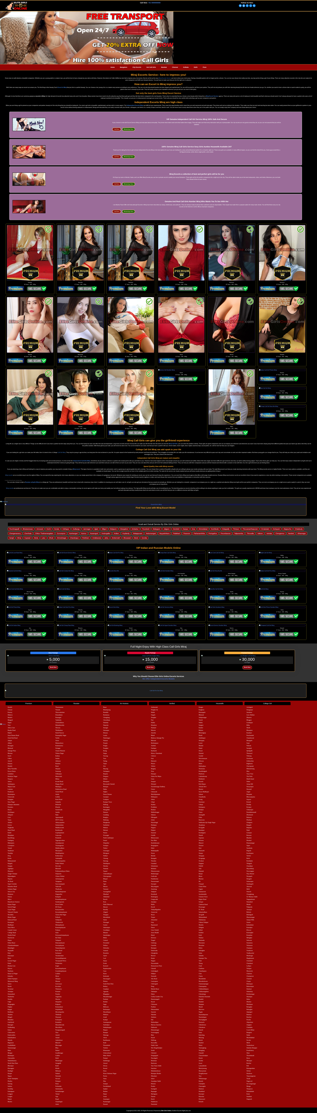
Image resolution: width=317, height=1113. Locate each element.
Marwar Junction (156, 1025)
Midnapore (154, 797)
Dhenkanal (250, 815)
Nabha (201, 722)
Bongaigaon (154, 845)
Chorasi (10, 710)
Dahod (57, 1050)
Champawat (250, 976)
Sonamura (250, 943)
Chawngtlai (202, 1086)
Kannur (83, 533)
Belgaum (113, 529)
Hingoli (10, 1017)
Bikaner (105, 932)
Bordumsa (106, 715)
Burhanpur (11, 1055)
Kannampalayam (60, 927)
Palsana (10, 763)
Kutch (153, 1099)
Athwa (10, 781)
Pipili (248, 830)
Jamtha (57, 812)
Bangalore (123, 67)
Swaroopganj (155, 1032)
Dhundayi (154, 1076)
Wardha (10, 999)
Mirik (248, 1043)
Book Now (53, 667)
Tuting (105, 761)
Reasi (57, 766)
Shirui (200, 1045)
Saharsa (153, 815)
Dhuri (200, 763)
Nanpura (10, 779)
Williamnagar (203, 1078)
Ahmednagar (61, 538)
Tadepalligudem (156, 909)
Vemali (10, 848)
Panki (9, 963)
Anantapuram (107, 1022)
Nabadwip (250, 991)
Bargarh (249, 825)
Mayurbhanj (250, 868)
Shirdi (248, 728)
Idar (152, 1019)
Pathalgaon (11, 1091)
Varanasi (105, 889)
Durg (9, 856)
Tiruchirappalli (14, 529)
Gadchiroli (11, 1022)
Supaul (105, 871)
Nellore (105, 945)
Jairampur (106, 730)
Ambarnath (154, 707)
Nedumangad (151, 533)
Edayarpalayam (60, 943)
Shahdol (201, 1002)
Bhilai (105, 938)
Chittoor (153, 756)
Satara (9, 984)
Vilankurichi (59, 922)
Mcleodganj (202, 733)
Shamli (201, 835)
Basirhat (249, 1017)
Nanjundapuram (60, 948)
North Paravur (59, 733)
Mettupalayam (59, 925)
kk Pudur (58, 938)
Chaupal (201, 884)
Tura (200, 1076)
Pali (248, 1066)
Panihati (105, 999)
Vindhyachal (250, 953)
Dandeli (201, 999)
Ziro (104, 766)
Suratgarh (154, 1089)
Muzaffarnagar (107, 996)
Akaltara (153, 1017)
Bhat (152, 1035)
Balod (153, 935)
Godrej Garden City (157, 996)
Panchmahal (250, 735)
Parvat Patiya (12, 771)
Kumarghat (250, 932)
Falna (200, 817)
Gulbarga (76, 529)
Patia (9, 953)
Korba (9, 858)
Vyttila (57, 738)
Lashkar (57, 973)
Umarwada (11, 797)
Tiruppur (105, 914)
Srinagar (57, 748)
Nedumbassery (12, 1060)
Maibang (105, 820)
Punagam (10, 799)
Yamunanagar (12, 1048)
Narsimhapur (202, 1017)
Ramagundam (251, 1068)
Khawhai (201, 1096)
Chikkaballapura (204, 989)
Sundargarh (250, 884)
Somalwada (58, 809)
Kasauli (201, 781)
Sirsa (152, 771)
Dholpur (201, 809)
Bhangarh (249, 740)
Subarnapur (250, 881)
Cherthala (27, 533)
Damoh (201, 1030)
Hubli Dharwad (107, 904)
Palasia (10, 897)
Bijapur (105, 1030)
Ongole (153, 715)
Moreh (201, 1040)
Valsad (57, 1094)
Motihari (153, 868)
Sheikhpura (106, 863)
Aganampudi (59, 817)
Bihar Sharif (107, 1055)
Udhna (10, 758)
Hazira (10, 809)
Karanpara (11, 922)
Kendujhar (250, 861)
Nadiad (57, 1073)
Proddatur (154, 807)
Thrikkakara (59, 730)
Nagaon (153, 827)
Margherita (106, 822)
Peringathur (213, 533)
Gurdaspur (250, 722)
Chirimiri (154, 1053)
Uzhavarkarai (107, 1053)
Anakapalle (58, 858)
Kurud (153, 1002)
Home (113, 67)
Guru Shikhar (251, 715)
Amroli (10, 761)
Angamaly (58, 996)
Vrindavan (250, 950)
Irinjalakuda (59, 1009)
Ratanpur (153, 948)
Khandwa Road (12, 886)
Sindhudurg (11, 1027)
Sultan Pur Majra (156, 776)
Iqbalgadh (249, 751)
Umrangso (106, 850)
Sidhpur (153, 973)
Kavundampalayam (61, 912)
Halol (57, 1058)
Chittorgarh (154, 984)
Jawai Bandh (155, 932)
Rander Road (12, 730)
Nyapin (105, 743)
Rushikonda (58, 830)
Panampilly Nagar (60, 735)
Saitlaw (10, 1086)
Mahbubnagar (155, 812)
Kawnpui (201, 1094)
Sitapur (201, 853)
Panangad (58, 717)
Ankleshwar (59, 1040)
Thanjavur (250, 1089)
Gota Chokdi (155, 930)
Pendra (153, 1086)
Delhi (195, 67)
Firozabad (106, 943)
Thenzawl (249, 753)
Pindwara (201, 774)
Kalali (9, 833)
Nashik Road (11, 935)
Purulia (249, 1019)
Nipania (10, 879)
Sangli (11, 538)
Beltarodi (58, 804)
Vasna (9, 820)
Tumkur (105, 1048)
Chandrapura (202, 971)
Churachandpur (203, 1055)
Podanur (57, 930)
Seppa (105, 753)
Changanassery (15, 533)
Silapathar (106, 843)
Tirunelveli (145, 529)
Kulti (104, 1043)
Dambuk (105, 722)
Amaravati (154, 912)
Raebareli (154, 751)
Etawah (105, 1104)
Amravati (39, 529)
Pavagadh (201, 827)
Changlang (106, 717)
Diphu (105, 789)
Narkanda (201, 940)
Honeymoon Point (156, 966)
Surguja (10, 866)
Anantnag (154, 889)
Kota (104, 902)
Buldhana (10, 1012)
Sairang (10, 1083)
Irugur (57, 966)
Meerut (105, 886)
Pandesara (11, 792)
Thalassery (58, 989)
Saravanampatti (60, 884)
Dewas (105, 1066)
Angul (248, 792)
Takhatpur (154, 991)
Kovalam (58, 986)
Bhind (153, 735)
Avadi (105, 1017)
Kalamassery (59, 745)
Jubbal (201, 930)
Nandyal (153, 728)
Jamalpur (153, 902)
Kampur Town (107, 802)
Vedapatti (58, 940)
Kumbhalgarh (203, 771)
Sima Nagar (11, 802)
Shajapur (201, 1004)
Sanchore (154, 1068)
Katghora (201, 710)
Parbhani (85, 538)
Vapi (56, 1096)
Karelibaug (11, 838)
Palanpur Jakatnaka (13, 804)
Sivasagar (106, 835)
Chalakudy (299, 529)
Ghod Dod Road (13, 738)
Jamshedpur (106, 935)
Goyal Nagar (11, 909)
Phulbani (249, 820)
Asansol (105, 950)
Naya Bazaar (250, 873)
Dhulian (249, 1002)
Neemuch (201, 1022)
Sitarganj (201, 856)
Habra (248, 999)
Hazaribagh (154, 822)
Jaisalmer (249, 712)
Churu (200, 812)
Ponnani (57, 991)
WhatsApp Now (128, 129)
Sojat (248, 743)
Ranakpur (201, 830)
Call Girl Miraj (62, 452)
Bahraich (153, 761)
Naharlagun (106, 738)
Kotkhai (201, 932)
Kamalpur (249, 927)
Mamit (10, 1099)
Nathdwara (154, 1101)
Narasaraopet (155, 881)
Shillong (153, 1040)
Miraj (19, 538)
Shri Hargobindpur (156, 1048)
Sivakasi (201, 861)
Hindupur (154, 825)
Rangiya (105, 817)
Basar (105, 707)
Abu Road (154, 978)
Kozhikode (215, 529)
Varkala (269, 533)
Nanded (291, 533)
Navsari (57, 1078)
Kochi (49, 529)
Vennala (57, 710)
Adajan (10, 740)
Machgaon (154, 1094)
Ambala (153, 745)
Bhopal (105, 879)
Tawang (105, 756)
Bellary (105, 986)
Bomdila (105, 712)
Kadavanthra (11, 1035)
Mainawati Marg (13, 981)
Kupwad (27, 538)
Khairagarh (202, 712)
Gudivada (154, 876)
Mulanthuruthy (59, 725)
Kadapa (105, 1019)
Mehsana (58, 1071)
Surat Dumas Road (13, 735)
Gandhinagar (59, 1053)
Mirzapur (249, 1060)
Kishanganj (154, 897)
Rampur (105, 1032)
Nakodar (153, 1014)
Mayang (105, 768)
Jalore (153, 1078)
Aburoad (249, 886)
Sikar (248, 1053)
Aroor (57, 740)
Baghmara (250, 763)
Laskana (10, 789)
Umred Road (59, 792)
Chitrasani (154, 1004)
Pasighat (105, 748)
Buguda (249, 850)
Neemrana (202, 768)
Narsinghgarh (203, 1019)
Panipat (105, 1058)
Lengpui (10, 1094)
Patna (104, 881)
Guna (152, 779)
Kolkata (186, 67)
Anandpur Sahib (156, 1081)
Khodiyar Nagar (12, 776)
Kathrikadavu (12, 1037)
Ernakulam (265, 529)
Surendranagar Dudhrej (158, 786)
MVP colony (59, 820)
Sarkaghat (202, 950)
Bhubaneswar (28, 529)
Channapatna (202, 986)
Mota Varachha (12, 768)
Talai (200, 961)
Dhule (51, 538)
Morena (153, 730)
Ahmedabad (203, 529)
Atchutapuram (59, 879)
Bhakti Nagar (12, 917)
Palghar (10, 1007)
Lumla (105, 735)
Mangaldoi (106, 809)
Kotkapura (202, 807)
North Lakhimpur (108, 838)
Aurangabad (106, 891)
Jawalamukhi (203, 894)
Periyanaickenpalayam (62, 935)
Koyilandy (126, 533)
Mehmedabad (203, 917)
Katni (248, 1094)
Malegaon (156, 529)
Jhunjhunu (202, 825)
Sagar (105, 1004)
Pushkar (153, 1007)
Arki (200, 868)
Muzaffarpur (107, 1012)
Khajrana (10, 894)
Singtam (201, 863)
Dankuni (249, 989)
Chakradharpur (107, 873)
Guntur (105, 925)
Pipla (56, 815)
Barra (9, 958)
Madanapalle (155, 850)
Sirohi (153, 1050)
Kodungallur (106, 533)
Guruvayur (58, 984)
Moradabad (106, 917)
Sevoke (249, 1040)
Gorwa (10, 825)
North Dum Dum (13, 1063)
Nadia (248, 1035)
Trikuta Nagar (59, 753)
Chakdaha (249, 1027)
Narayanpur (250, 786)
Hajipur (153, 830)
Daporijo (105, 725)
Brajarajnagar (251, 843)
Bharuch (57, 1043)
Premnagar (202, 907)
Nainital (201, 753)
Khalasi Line (11, 966)
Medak (249, 904)
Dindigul (10, 1071)
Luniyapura (154, 981)
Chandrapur (74, 538)
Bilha (248, 725)
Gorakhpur (106, 930)
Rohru (200, 948)
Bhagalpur (106, 994)
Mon (248, 771)
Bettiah (153, 856)
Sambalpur (106, 1025)
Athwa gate (11, 728)
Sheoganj (201, 740)
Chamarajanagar (203, 984)
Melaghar (249, 938)
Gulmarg (153, 943)
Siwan (153, 853)
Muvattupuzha (59, 1012)
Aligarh (105, 912)
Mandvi (10, 717)
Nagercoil (249, 1081)
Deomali (249, 789)
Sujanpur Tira (203, 958)
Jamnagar (87, 529)
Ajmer (105, 955)
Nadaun (201, 938)
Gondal (201, 756)
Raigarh (10, 863)
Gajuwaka (58, 835)
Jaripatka (58, 802)
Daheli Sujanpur (12, 978)
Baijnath (201, 871)
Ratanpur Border (156, 1073)
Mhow (10, 899)
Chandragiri (58, 1101)
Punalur (57, 994)
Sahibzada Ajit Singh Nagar (207, 822)
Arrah (105, 1096)
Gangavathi (154, 899)
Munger (10, 1053)
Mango (249, 1086)
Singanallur (58, 894)
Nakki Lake (154, 1045)
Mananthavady (59, 1025)
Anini (57, 1104)
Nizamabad (106, 1045)
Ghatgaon (249, 822)
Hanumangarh (155, 999)
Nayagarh (249, 876)
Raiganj (153, 768)
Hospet (10, 1073)
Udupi (153, 802)
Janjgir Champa (12, 873)
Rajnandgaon (12, 876)
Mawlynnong (203, 1068)
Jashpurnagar (203, 717)
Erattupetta (58, 1019)
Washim (10, 1014)
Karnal (105, 1068)
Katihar (153, 804)
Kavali (153, 907)
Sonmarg (58, 771)
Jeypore (249, 799)
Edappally (225, 529)
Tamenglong (202, 1048)
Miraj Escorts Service (165, 78)
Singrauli (249, 1099)
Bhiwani (153, 740)
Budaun (153, 809)
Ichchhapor (11, 812)
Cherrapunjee (107, 876)
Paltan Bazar (11, 943)
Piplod (10, 733)
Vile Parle (249, 776)
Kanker (201, 728)
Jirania (248, 922)
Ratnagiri (10, 1025)
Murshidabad (250, 1037)
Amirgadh (202, 815)
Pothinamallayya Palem (62, 871)
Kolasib (201, 1101)
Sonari (105, 840)
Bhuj (56, 1048)
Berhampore (154, 743)
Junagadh (58, 1063)
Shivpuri (153, 784)
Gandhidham (11, 1045)
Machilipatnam (155, 794)
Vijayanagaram (251, 1076)
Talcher (249, 856)
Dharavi (201, 843)
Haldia (153, 722)
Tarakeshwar (250, 1045)
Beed (136, 538)
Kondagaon (202, 833)
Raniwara (154, 1063)
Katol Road (58, 799)
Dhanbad (106, 894)
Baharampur (250, 986)
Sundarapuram (59, 902)
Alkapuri (10, 815)
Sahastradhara (203, 912)
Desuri (201, 751)
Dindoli (10, 766)
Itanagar (105, 728)
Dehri (152, 848)
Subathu (201, 955)
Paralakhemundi (251, 812)
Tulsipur (249, 968)
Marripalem (58, 850)
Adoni (153, 799)
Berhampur (106, 1009)
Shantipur (249, 996)
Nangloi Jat (154, 710)
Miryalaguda (155, 886)
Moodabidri (202, 978)
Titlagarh (249, 863)
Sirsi (200, 848)
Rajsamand (154, 925)
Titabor (105, 848)
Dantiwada (154, 950)
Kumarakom (59, 1007)
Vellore (153, 766)
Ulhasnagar (301, 533)
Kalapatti (58, 897)
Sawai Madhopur (204, 792)
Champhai (202, 1083)
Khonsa (105, 733)
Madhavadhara (59, 848)
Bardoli (10, 707)
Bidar (9, 1050)
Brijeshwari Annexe (14, 902)
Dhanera (249, 717)
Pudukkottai (154, 879)
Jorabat (201, 1060)
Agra (104, 884)
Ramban (57, 763)
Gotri (9, 817)
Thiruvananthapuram (250, 529)
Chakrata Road (203, 904)
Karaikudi (154, 894)
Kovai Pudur (59, 904)
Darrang (105, 861)
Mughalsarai (250, 958)
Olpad (9, 722)
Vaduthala (58, 720)
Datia (200, 1032)
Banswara (202, 820)
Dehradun (106, 948)
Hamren (105, 812)
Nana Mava (11, 927)
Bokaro (105, 981)
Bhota (200, 876)
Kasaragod (94, 533)
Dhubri (105, 779)
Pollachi (57, 917)
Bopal (57, 1099)
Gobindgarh (154, 971)
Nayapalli (10, 950)
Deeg (152, 986)
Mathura (105, 1014)
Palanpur (58, 1081)
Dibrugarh (154, 817)
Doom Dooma (107, 794)
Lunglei (10, 1096)
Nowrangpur (250, 871)
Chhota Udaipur (203, 922)
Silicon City (11, 891)
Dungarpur (250, 710)
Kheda (57, 1068)
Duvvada (58, 866)
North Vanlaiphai (13, 1078)
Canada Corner (12, 930)
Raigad (10, 1009)
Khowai (249, 930)
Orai (152, 758)
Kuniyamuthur (59, 909)
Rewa (248, 1058)
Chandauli (250, 961)
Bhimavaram (155, 838)
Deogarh (249, 879)
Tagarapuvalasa (60, 840)
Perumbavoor (226, 533)
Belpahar (249, 827)
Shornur (57, 999)
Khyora (10, 968)
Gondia (144, 538)
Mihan (57, 779)
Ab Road (10, 881)
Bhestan (10, 753)
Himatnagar (58, 1060)
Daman (153, 1096)
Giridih (153, 835)
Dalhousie (154, 1027)
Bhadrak (249, 838)
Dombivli (176, 529)
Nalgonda (249, 907)
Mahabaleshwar (155, 1071)
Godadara (10, 774)
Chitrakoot (202, 1027)
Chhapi (201, 804)
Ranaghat (249, 1007)
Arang (200, 799)
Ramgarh (153, 858)
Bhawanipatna (251, 797)
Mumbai (164, 67)
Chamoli (249, 978)
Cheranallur (11, 1058)
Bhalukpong (106, 710)
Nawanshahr (154, 963)
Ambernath (116, 538)
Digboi (105, 792)
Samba (57, 758)
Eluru (104, 1071)
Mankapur (58, 786)
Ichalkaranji (96, 538)
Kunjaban (249, 935)
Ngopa (10, 1076)
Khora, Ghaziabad (156, 753)
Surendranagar (59, 1091)
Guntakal (153, 863)
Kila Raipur (202, 784)
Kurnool (105, 966)
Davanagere (106, 978)
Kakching (201, 1035)
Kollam (116, 533)
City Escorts (136, 67)
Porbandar (58, 1086)
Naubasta (10, 971)
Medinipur (250, 1004)
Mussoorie (250, 971)
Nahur (248, 781)
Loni (104, 958)
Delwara (201, 761)
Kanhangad (73, 533)
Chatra (201, 976)
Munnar (57, 981)
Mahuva (10, 715)
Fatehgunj (11, 840)
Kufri (200, 935)
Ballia (153, 904)
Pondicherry (250, 1050)
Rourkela (106, 953)
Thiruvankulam (60, 712)
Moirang (201, 1037)
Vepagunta (58, 881)
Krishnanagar (251, 994)
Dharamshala (155, 1009)
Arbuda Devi (202, 786)
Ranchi (105, 899)
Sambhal (249, 1096)
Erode (105, 963)
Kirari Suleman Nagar (109, 1073)
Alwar (105, 1037)
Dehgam (201, 927)
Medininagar (155, 873)
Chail (200, 966)
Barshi (10, 986)
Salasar (201, 794)
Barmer (201, 789)
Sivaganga (202, 858)
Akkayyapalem (59, 822)
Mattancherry (59, 743)
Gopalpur (106, 989)
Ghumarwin (202, 891)
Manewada (58, 776)
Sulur (57, 932)
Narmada (58, 1076)
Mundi (201, 1007)
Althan (10, 743)
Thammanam (59, 707)
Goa (193, 529)
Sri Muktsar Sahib (252, 897)
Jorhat (153, 820)
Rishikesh (202, 779)
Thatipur (58, 978)
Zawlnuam (250, 758)
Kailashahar (250, 925)
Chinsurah (154, 792)
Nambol (201, 1043)
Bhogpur (249, 720)
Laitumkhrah (202, 1066)
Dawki (201, 1058)
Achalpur (10, 991)
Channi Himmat (60, 751)
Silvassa (201, 840)
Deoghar (153, 717)
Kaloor (10, 1030)
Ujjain (96, 529)
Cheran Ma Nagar (60, 914)
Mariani (105, 830)
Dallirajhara (202, 766)
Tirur (56, 1032)
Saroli (9, 756)
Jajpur (248, 845)
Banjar (201, 873)
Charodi (153, 968)
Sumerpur (202, 802)
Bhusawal (127, 538)
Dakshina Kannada (204, 996)
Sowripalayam (59, 945)
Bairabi (201, 1081)
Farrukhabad (107, 1086)
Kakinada (106, 976)
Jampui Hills (250, 920)
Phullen (10, 1081)
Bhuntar (201, 879)
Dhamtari (10, 871)
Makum (105, 827)
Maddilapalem (59, 853)
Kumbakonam (155, 843)
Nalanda (105, 868)
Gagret (201, 889)
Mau (104, 1081)
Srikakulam (154, 866)
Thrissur (236, 529)
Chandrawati (250, 738)
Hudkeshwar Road (60, 789)
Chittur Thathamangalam (44, 533)
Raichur (249, 1063)
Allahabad (106, 897)
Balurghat (249, 1009)
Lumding (106, 815)
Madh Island (250, 779)
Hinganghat (11, 1004)
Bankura (249, 1014)
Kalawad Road (12, 920)
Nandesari (11, 850)
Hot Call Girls (151, 67)
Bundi (200, 735)
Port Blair (154, 840)
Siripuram (58, 873)
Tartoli (201, 720)
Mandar (201, 745)
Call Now (116, 129)
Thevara (57, 728)
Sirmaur (201, 845)
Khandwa (154, 725)
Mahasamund (12, 861)
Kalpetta (57, 1004)
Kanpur (185, 529)
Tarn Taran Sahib (156, 1066)
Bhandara (10, 1019)
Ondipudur (58, 920)
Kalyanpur (11, 955)
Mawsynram (202, 1071)
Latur (43, 538)
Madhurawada (59, 827)
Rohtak (105, 1002)
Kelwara (153, 938)
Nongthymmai (203, 1073)
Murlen (10, 1101)
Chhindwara (202, 1025)
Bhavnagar (58, 1045)
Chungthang (250, 894)
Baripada (249, 794)
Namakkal (250, 902)
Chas (200, 973)
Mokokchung (250, 768)
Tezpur (153, 917)
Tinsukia (153, 861)
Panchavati (11, 938)
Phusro (153, 763)
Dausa (153, 927)
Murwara (201, 1009)
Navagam (10, 745)
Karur (105, 973)
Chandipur (250, 866)
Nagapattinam (251, 899)
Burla (248, 858)
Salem (105, 920)
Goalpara (106, 799)
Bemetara (154, 1060)
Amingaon (106, 771)
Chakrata (249, 973)
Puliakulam (58, 963)
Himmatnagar (155, 1030)
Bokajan (105, 786)
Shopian (57, 768)
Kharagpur (11, 1068)
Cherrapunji (250, 766)
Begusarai (11, 1043)
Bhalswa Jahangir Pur (157, 738)
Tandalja (10, 853)
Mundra (201, 925)
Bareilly (105, 909)
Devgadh (201, 914)
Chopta (249, 981)
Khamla (57, 807)
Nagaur (153, 961)
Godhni (57, 797)
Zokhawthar (250, 761)
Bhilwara (106, 1007)
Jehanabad (154, 920)
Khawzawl (202, 1099)
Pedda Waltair (59, 863)
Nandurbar (11, 996)
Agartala (105, 991)
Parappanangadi (60, 1030)
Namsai (105, 740)
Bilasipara (106, 781)
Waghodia (11, 827)
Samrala (153, 1012)
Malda (153, 712)
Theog (201, 963)
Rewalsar (201, 945)
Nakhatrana (202, 920)
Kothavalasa (59, 856)
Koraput (249, 807)
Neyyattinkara (164, 533)
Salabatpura (11, 784)
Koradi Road (59, 781)
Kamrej (10, 712)
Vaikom (260, 533)
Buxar (153, 914)
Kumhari (249, 733)
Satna (104, 1078)
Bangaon (249, 1032)
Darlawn (201, 1089)
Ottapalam (58, 1002)
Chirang (105, 858)
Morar (57, 976)
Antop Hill (250, 784)
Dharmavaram (155, 871)
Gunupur (249, 833)
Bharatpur (11, 1066)
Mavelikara (58, 1027)
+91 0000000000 (154, 3)
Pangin (105, 745)
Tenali (248, 1078)
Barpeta (105, 774)
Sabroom (249, 940)
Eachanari (58, 953)
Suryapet (153, 884)
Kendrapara (250, 853)
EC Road (201, 909)
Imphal (105, 1089)
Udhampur (58, 774)
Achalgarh (250, 707)
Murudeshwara (203, 981)
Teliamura (250, 945)
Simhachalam (59, 825)
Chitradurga (202, 994)
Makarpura (11, 843)
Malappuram (137, 533)
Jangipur (249, 1025)
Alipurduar (250, 1022)
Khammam (106, 1050)
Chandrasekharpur (13, 945)
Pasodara (10, 807)
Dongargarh (154, 1055)
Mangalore (124, 529)
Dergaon (105, 776)
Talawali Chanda (13, 912)
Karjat (153, 958)
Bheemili (58, 868)
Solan (200, 953)
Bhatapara (250, 730)
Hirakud (249, 840)
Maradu (10, 1040)
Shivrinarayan (203, 758)
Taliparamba (238, 533)
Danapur (153, 774)
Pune (204, 67)
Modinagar (250, 955)
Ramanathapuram (60, 891)
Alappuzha (287, 529)
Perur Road (58, 950)
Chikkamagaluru (204, 991)
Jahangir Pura (12, 751)
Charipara (249, 948)
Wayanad (58, 1017)
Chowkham (106, 720)
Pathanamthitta (199, 533)
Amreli (57, 1035)
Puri (152, 720)
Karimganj (106, 807)
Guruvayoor (61, 533)
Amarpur (249, 909)
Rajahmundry (107, 968)
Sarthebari (106, 825)
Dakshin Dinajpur (252, 1048)
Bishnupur (250, 984)
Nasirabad (154, 1104)
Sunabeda (249, 848)
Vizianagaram (59, 845)
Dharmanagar (251, 917)
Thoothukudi (250, 1055)
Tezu (104, 758)
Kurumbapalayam (60, 968)
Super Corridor (12, 884)
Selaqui (201, 902)
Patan (57, 1083)
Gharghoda (154, 953)
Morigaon (106, 853)
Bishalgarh (250, 914)
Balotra (201, 730)
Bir (200, 881)
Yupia (105, 763)
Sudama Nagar (12, 889)
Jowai (200, 1063)
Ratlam (105, 1091)
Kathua (57, 756)
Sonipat (105, 1083)
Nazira (105, 833)
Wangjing (201, 1050)
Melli (248, 889)
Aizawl (105, 1063)
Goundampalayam (60, 971)
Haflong (105, 804)
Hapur (105, 1094)
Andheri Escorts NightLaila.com (181, 1110)
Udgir (9, 1002)
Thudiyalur (58, 889)
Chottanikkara (59, 722)
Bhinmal (201, 715)
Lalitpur (249, 966)
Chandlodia (202, 797)
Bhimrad (10, 748)
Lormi (200, 743)
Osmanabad (11, 994)
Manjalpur (11, 835)
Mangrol (10, 720)
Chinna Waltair (59, 876)
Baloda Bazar (155, 989)
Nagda (201, 1012)
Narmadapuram (203, 1014)
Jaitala (57, 794)
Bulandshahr (250, 1091)
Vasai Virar (250, 774)
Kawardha (154, 1043)
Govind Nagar (12, 961)
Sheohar (105, 866)
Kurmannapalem (60, 861)
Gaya (104, 971)
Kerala (56, 529)
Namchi (249, 891)
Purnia (105, 1076)
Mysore (105, 907)
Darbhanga (106, 1060)
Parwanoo (202, 943)
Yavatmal (10, 989)
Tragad (153, 940)
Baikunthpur (154, 1022)
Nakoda (249, 745)
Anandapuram (59, 843)
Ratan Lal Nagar (13, 973)
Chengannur (279, 533)
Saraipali (249, 748)
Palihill (201, 866)
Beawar (153, 955)
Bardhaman (106, 1040)
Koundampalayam (60, 899)
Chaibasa (201, 968)
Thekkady (58, 1014)
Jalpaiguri (249, 1012)
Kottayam (276, 529)
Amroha (153, 733)
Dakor (153, 994)
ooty (152, 922)
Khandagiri (11, 948)
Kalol (57, 1066)
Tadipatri (153, 891)
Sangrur (201, 725)
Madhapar (11, 925)
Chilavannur (11, 1032)
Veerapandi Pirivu (60, 961)
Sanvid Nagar (12, 907)
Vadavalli (58, 886)
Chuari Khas (202, 886)
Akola (36, 538)
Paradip (249, 804)
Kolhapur (66, 529)
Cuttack (105, 940)
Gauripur (106, 797)
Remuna (249, 835)
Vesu (9, 725)
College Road (12, 932)
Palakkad (176, 533)
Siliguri (104, 529)
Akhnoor (58, 761)
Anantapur (106, 1099)
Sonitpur (105, 845)
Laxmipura (11, 845)
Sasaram (153, 833)
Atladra (10, 822)
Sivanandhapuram (60, 958)
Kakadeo (10, 976)
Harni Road (11, 830)
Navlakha (10, 914)
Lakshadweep (203, 776)
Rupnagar (154, 1091)
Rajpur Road (202, 899)
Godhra (57, 1055)
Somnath (153, 976)
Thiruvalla (250, 533)
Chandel (201, 1053)
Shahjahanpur (107, 1027)
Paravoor (186, 533)
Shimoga (105, 1035)
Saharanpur (106, 927)
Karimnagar (106, 1101)
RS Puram (58, 907)
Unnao (153, 789)
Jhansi (105, 961)
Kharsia (153, 1083)
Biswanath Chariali (109, 784)
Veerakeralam (59, 955)
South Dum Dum (108, 984)
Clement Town (203, 897)
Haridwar (249, 1073)
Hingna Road (59, 784)
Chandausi (250, 963)
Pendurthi (58, 838)
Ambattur (135, 529)
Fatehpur (153, 748)
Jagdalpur (10, 868)
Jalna (106, 538)
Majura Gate (11, 786)
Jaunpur (153, 781)
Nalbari (105, 856)
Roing (105, 751)
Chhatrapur (250, 809)
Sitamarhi (201, 850)
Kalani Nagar (12, 904)
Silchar (249, 1071)
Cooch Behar (250, 1030)
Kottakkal (58, 1022)
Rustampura (11, 794)
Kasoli (153, 1037)
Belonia (249, 912)
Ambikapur (202, 738)
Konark (249, 802)
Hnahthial (202, 1091)
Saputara (201, 838)
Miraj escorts (9, 488)
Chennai (175, 67)
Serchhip (10, 1089)
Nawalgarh (154, 1058)
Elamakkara (58, 715)
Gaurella (153, 945)
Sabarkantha (59, 1089)
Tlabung (249, 756)
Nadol (200, 748)
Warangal (106, 922)
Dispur (10, 940)
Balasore (249, 817)
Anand (57, 1037)
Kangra (201, 707)
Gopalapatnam (59, 833)
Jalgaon (166, 529)
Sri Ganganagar (251, 1083)
